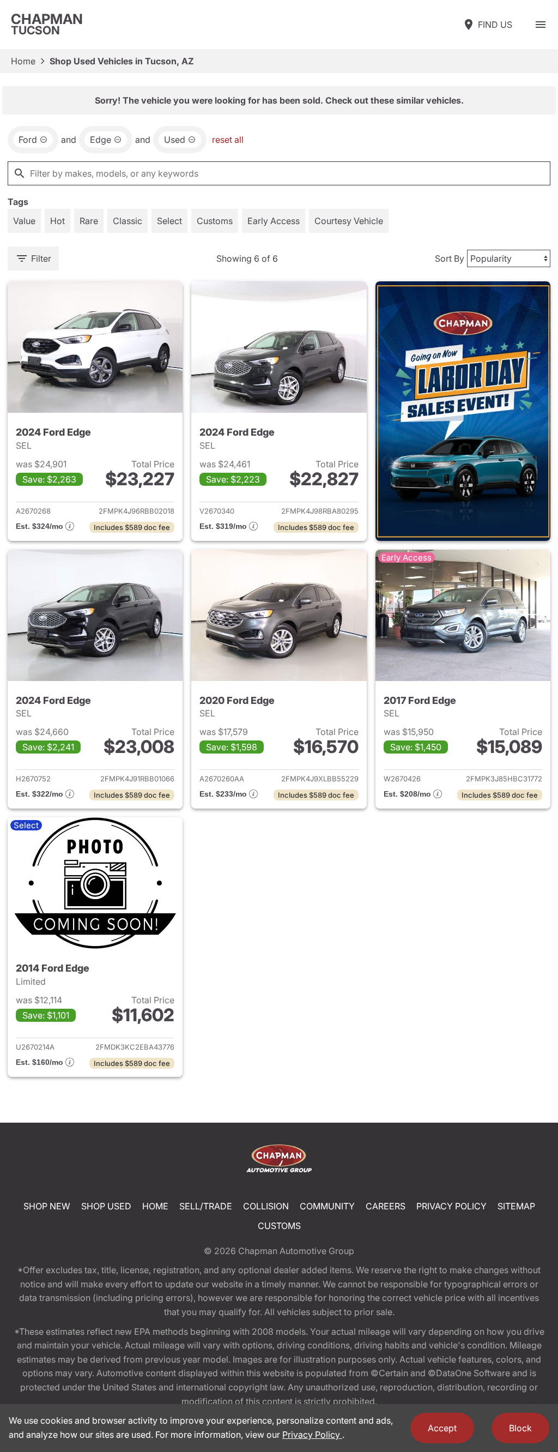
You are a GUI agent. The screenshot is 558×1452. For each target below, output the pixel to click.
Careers (385, 1206)
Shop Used (106, 1206)
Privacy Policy (451, 1206)
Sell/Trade (205, 1206)
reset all (228, 139)
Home (23, 61)
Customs (279, 1225)
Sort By (449, 258)
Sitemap (516, 1206)
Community (327, 1206)
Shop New (46, 1206)
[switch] (540, 24)
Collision (266, 1206)
